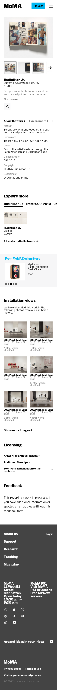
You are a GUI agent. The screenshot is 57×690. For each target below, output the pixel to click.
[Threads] (7, 616)
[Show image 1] (10, 68)
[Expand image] (28, 37)
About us (11, 534)
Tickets (38, 6)
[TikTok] (15, 616)
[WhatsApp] (7, 622)
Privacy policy (12, 668)
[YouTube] (15, 622)
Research (11, 549)
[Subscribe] (51, 641)
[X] (24, 610)
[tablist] (28, 68)
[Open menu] (51, 6)
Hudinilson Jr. (14, 80)
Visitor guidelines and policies (22, 675)
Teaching (11, 557)
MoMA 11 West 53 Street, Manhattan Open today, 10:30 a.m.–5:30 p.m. (13, 592)
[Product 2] (8, 284)
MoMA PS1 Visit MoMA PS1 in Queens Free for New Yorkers (41, 589)
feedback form (13, 511)
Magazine (11, 564)
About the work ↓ (14, 121)
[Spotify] (24, 616)
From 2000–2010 (38, 204)
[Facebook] (15, 610)
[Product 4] (13, 284)
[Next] (50, 68)
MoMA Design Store (26, 258)
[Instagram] (7, 610)
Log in (49, 534)
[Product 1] (6, 284)
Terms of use (33, 668)
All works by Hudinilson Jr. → (21, 241)
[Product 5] (16, 284)
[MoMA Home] (13, 6)
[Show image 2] (24, 68)
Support (10, 541)
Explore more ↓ (39, 121)
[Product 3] (11, 284)
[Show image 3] (38, 68)
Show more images (17, 430)
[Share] (7, 106)
